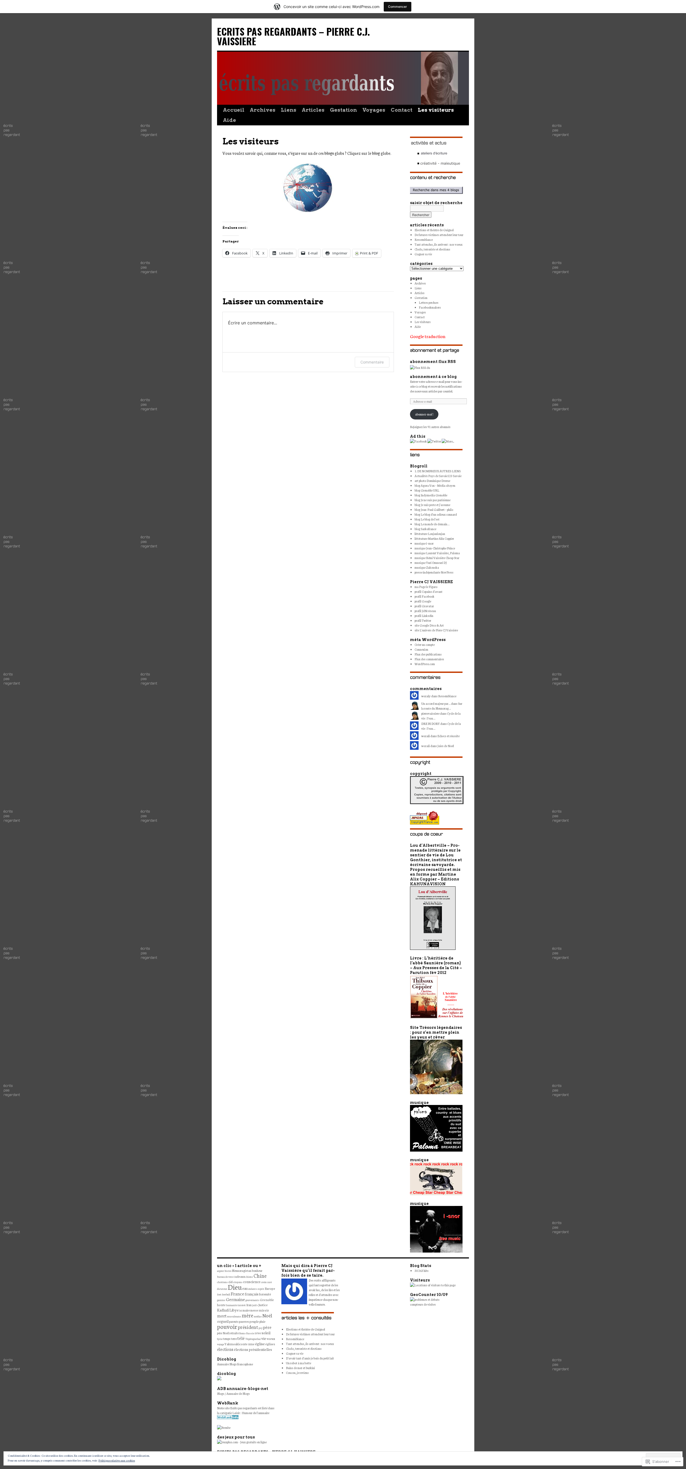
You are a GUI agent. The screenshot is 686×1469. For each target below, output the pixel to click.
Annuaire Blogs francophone (235, 1364)
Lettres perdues (428, 302)
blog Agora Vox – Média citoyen (435, 485)
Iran (249, 1305)
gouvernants (252, 1300)
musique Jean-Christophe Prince (435, 548)
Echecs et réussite (448, 736)
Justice (263, 1304)
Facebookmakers (430, 307)
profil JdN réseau (425, 611)
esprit (261, 1289)
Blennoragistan (241, 1270)
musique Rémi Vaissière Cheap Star (437, 558)
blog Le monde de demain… (432, 524)
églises (270, 1343)
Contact (401, 110)
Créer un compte (425, 644)
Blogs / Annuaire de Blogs (233, 1393)
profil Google (423, 601)
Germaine (235, 1299)
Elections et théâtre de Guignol (434, 230)
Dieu (235, 1287)
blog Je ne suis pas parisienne (432, 500)
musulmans (234, 1316)
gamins (221, 1300)
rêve (258, 1333)
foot (219, 1294)
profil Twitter (423, 620)
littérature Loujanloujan (430, 533)
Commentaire (372, 362)
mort (221, 1315)
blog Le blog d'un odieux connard (436, 514)
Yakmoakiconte (236, 1343)
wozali (425, 746)
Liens (288, 110)
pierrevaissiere (430, 713)
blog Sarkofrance (425, 529)
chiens (249, 1277)
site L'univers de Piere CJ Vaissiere (436, 630)
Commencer (397, 7)
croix (263, 1282)
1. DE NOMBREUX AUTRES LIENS (438, 471)
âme (251, 1343)
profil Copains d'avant (428, 591)
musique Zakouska (427, 567)
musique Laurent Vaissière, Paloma (437, 553)
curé (269, 1282)
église (260, 1343)
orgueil (223, 1321)
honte (221, 1304)
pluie (262, 1321)
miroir (264, 1310)
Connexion (421, 649)
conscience (251, 1281)
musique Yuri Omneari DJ (431, 562)
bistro (228, 1271)
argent (220, 1271)
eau (245, 1288)
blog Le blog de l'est (427, 519)
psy (261, 1328)
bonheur (257, 1270)
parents (233, 1321)
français (251, 1293)
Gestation (343, 110)
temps (226, 1338)
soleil (266, 1332)
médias (258, 1316)
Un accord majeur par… (435, 703)
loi (240, 1310)
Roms (242, 1333)
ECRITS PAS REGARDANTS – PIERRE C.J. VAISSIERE (293, 36)
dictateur (222, 1289)
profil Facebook (424, 596)
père (267, 1327)
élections (225, 1349)
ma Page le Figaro (426, 586)
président (248, 1326)
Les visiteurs (436, 110)
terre (234, 1338)
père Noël (223, 1333)
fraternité (265, 1294)
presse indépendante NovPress (434, 572)
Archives (262, 110)
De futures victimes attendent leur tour (439, 235)
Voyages (373, 110)
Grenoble (267, 1299)
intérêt (242, 1305)
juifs (255, 1305)
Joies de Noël (445, 746)
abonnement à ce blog (433, 376)
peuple (254, 1321)
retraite (234, 1333)
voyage (220, 1344)
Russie (250, 1333)
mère (247, 1315)
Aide (229, 120)
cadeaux (239, 1276)
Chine (260, 1275)
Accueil (233, 110)
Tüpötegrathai (253, 1339)
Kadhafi (223, 1310)
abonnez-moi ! (424, 414)
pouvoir (227, 1326)
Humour (247, 1413)
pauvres (244, 1321)
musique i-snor (424, 543)
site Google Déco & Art (429, 625)
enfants (252, 1289)
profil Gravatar (424, 606)
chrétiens (222, 1282)
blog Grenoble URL (427, 490)
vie (263, 1338)
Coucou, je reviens (297, 1372)
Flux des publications (428, 654)
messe (254, 1310)
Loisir (236, 1413)
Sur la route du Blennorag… (441, 705)
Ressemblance (424, 239)
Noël (267, 1315)
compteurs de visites (423, 1304)
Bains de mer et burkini (300, 1368)
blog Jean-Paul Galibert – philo (434, 509)
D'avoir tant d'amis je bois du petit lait (310, 1358)
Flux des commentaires (429, 659)
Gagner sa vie (423, 254)
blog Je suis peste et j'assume (432, 505)
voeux (271, 1338)
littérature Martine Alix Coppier (434, 538)
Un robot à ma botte (298, 1363)
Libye (234, 1310)
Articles (313, 110)
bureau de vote (225, 1277)
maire (246, 1310)
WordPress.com (425, 664)
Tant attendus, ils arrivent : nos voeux (439, 244)
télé (241, 1338)
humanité (231, 1305)
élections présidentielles (253, 1349)
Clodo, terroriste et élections (432, 249)
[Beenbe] (223, 1427)
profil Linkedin (424, 615)
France (237, 1293)
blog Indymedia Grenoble (431, 495)
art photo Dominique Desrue (432, 480)
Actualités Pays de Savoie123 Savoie (438, 476)
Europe (270, 1288)
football (226, 1294)
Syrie (219, 1339)
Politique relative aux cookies (117, 1460)
